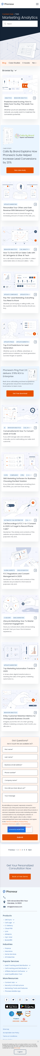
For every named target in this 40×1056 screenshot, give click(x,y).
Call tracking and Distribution (16, 968)
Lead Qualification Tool (13, 974)
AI (4, 428)
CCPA (6, 475)
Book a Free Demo (20, 876)
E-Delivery (7, 618)
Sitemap (6, 1029)
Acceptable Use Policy (11, 1033)
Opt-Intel (8, 937)
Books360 (8, 940)
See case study (20, 170)
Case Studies (14, 63)
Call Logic (8, 923)
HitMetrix (8, 934)
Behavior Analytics (20, 98)
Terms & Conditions (12, 822)
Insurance (8, 951)
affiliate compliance (11, 294)
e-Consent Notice (24, 824)
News (34, 63)
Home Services (10, 954)
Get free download (20, 393)
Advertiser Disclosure (9, 824)
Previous (11, 850)
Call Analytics (25, 249)
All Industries (9, 957)
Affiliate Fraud (25, 294)
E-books (26, 63)
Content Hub (10, 982)
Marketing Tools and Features (16, 988)
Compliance (14, 475)
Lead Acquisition (22, 570)
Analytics (8, 98)
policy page (17, 1048)
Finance (8, 948)
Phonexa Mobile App (12, 991)
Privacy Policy (23, 822)
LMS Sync (8, 920)
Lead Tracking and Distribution (16, 965)
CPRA (22, 475)
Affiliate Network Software (15, 971)
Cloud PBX (9, 928)
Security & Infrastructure (14, 985)
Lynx (6, 931)
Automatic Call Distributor (13, 520)
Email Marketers (18, 618)
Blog (4, 63)
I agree (20, 1052)
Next (30, 850)
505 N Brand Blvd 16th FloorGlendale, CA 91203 (17, 902)
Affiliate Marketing (10, 204)
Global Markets (9, 570)
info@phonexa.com (14, 907)
